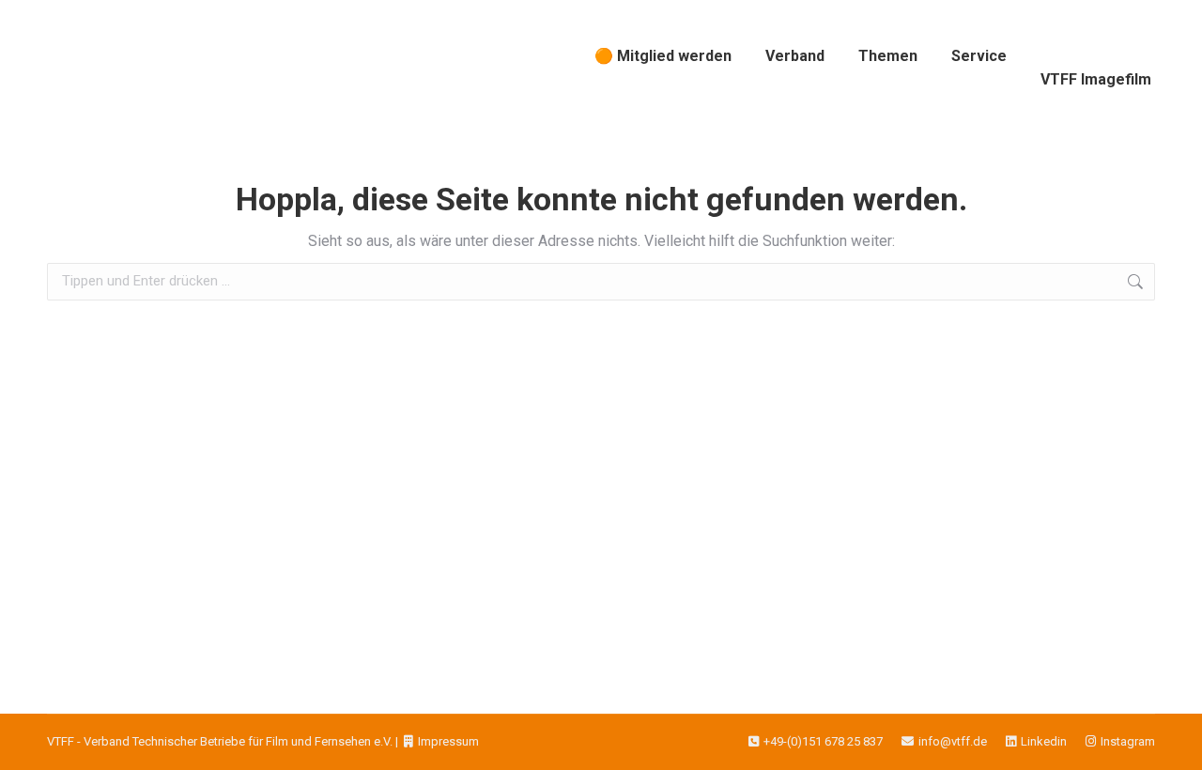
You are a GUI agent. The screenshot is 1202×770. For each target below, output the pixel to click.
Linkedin (1044, 741)
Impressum (448, 741)
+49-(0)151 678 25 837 (823, 741)
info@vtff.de (952, 741)
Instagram (1128, 741)
